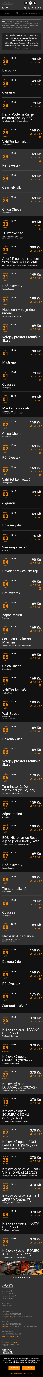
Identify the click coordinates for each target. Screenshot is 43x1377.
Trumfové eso (12, 233)
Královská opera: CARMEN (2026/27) (18, 1058)
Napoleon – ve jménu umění (18, 311)
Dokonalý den (12, 525)
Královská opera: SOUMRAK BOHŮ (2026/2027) (15, 1114)
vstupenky (35, 62)
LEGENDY (23, 26)
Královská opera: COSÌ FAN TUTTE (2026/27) (19, 1143)
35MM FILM (33, 26)
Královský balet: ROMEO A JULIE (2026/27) (20, 1252)
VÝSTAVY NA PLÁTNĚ (10, 26)
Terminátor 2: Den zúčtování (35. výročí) (18, 788)
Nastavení (14, 1368)
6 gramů (8, 92)
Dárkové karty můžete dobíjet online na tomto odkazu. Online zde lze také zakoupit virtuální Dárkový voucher (21, 45)
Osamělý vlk (11, 187)
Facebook (5, 1342)
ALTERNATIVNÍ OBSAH (30, 24)
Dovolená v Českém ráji (20, 571)
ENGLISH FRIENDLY (22, 28)
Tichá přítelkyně (14, 889)
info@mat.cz (7, 1317)
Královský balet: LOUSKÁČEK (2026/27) (20, 1085)
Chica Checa (11, 209)
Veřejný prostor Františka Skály (21, 339)
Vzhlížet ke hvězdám (18, 142)
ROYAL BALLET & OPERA (11, 24)
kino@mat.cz (7, 1327)
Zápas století (12, 615)
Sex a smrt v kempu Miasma (17, 640)
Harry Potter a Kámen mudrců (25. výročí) (19, 116)
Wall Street (10, 714)
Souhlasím (28, 1368)
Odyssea (8, 385)
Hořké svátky (12, 286)
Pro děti (10, 22)
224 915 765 (34, 8)
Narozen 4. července (18, 936)
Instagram (14, 1342)
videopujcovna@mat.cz (10, 1336)
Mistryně (9, 362)
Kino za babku (22, 22)
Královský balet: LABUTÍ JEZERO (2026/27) (20, 1198)
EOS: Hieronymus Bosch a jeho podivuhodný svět (20, 839)
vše (3, 22)
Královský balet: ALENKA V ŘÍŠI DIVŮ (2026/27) (21, 1171)
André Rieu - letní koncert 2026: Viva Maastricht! (21, 260)
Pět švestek (11, 165)
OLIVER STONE (7, 28)
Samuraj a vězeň (14, 547)
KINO (5, 7)
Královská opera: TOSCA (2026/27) (20, 1225)
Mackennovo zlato (16, 408)
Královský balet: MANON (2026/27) (21, 1031)
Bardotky (9, 70)
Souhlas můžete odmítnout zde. (21, 1373)
